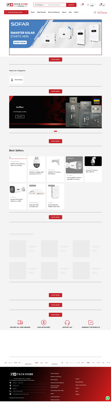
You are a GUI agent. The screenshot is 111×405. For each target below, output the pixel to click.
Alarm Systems (55, 400)
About (77, 388)
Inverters (50, 202)
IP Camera (69, 175)
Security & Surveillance (57, 382)
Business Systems (56, 376)
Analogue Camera (34, 170)
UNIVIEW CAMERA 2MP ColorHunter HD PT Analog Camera (36, 173)
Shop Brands (79, 382)
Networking (18, 79)
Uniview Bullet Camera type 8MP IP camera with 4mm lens (74, 179)
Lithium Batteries (15, 161)
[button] (52, 131)
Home (77, 379)
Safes (52, 393)
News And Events (81, 385)
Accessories (51, 170)
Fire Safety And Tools (57, 390)
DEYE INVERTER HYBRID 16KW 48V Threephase (54, 206)
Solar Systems (55, 373)
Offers (77, 394)
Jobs (77, 391)
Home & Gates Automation (55, 386)
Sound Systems (55, 396)
